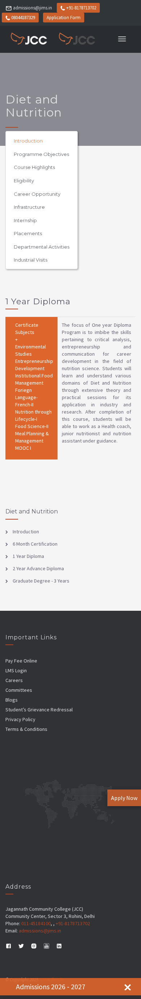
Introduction (28, 141)
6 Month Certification (34, 544)
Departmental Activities (41, 247)
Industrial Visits (30, 260)
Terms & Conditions (26, 729)
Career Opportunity (37, 194)
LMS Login (16, 670)
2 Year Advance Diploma (38, 568)
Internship (25, 220)
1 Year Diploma (28, 556)
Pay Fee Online (21, 660)
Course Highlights (34, 167)
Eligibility (24, 180)
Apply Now (124, 797)
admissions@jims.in (32, 8)
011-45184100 (36, 923)
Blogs (11, 700)
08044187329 (23, 17)
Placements (28, 233)
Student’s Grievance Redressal (39, 709)
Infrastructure (29, 207)
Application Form (64, 17)
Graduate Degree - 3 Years (40, 580)
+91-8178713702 (81, 8)
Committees (18, 690)
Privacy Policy (20, 719)
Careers (14, 680)
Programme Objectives (41, 154)
